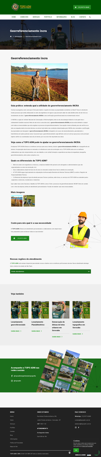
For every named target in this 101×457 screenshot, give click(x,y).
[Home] (11, 36)
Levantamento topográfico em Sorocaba (79, 325)
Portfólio (48, 17)
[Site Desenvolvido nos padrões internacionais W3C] (70, 454)
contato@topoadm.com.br (82, 420)
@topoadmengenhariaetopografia (25, 376)
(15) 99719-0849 (83, 7)
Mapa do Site (14, 446)
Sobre (11, 420)
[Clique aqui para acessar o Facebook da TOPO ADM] (78, 427)
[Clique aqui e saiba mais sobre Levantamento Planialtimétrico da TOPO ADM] (40, 318)
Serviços (36, 17)
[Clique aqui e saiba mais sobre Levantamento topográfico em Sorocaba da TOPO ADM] (81, 318)
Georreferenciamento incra (28, 31)
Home (14, 17)
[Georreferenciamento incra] (16, 206)
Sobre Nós (24, 17)
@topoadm (17, 381)
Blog (73, 17)
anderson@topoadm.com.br (83, 424)
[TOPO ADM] (21, 11)
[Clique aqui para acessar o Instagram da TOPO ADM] (76, 428)
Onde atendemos (17, 271)
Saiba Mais (15, 331)
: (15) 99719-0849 (83, 416)
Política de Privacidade (16, 443)
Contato (82, 17)
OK (76, 450)
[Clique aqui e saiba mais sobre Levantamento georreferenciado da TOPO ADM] (19, 318)
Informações (62, 17)
